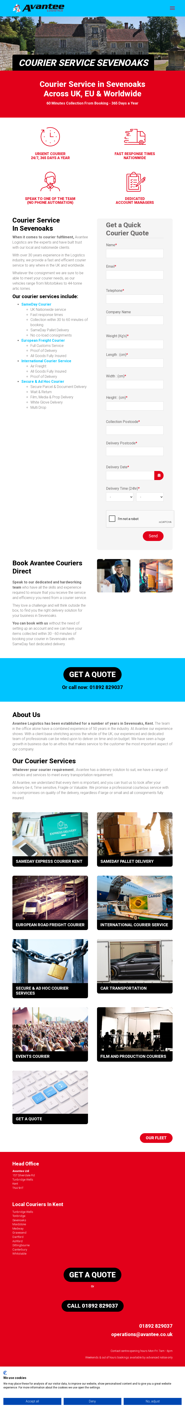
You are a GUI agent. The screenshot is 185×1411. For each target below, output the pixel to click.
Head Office (25, 1164)
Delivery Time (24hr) (123, 488)
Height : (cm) (116, 397)
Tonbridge (18, 1216)
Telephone (115, 290)
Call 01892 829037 (92, 1306)
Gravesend (19, 1232)
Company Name (118, 312)
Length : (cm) (117, 355)
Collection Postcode (123, 422)
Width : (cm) (116, 376)
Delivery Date (117, 467)
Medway (17, 1228)
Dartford (17, 1237)
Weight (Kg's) (117, 336)
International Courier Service (46, 361)
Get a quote (92, 674)
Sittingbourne (21, 1245)
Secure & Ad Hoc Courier (42, 381)
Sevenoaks (19, 1220)
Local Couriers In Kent (37, 1204)
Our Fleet (156, 1138)
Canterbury (19, 1249)
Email (111, 266)
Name (111, 245)
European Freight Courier (43, 340)
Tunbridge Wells (22, 1212)
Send (153, 536)
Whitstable (19, 1253)
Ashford (17, 1241)
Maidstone (19, 1224)
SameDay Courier (36, 304)
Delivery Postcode (121, 443)
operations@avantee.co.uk (142, 1334)
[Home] (38, 8)
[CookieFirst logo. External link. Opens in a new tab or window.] (5, 1373)
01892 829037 (106, 687)
